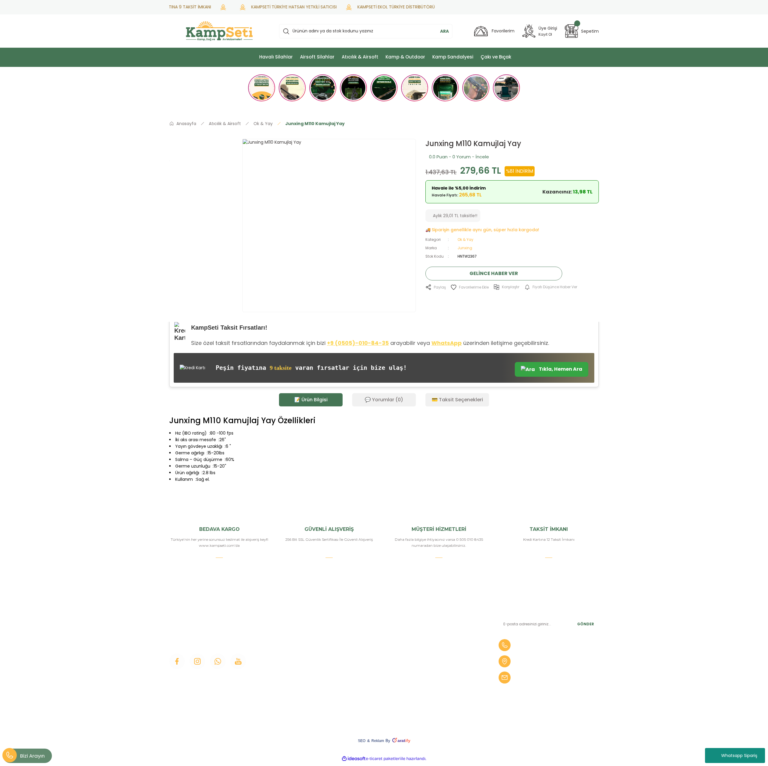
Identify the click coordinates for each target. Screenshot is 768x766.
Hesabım (361, 628)
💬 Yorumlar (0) (384, 399)
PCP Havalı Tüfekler (446, 659)
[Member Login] (529, 31)
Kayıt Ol (545, 34)
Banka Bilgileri (367, 618)
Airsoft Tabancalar (443, 648)
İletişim (286, 618)
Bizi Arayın (32, 755)
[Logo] (219, 31)
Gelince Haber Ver (494, 273)
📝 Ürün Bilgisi (311, 399)
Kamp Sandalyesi (297, 669)
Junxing (465, 247)
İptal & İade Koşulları (373, 679)
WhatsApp (446, 343)
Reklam (377, 741)
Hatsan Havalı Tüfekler (448, 669)
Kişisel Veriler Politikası (375, 689)
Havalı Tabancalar (443, 628)
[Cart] (571, 31)
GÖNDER (585, 624)
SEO (361, 741)
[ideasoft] (354, 759)
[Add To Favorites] (470, 287)
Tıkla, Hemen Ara (560, 369)
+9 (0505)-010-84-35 (358, 343)
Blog (284, 659)
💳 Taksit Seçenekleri (457, 399)
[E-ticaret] (383, 759)
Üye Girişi (288, 638)
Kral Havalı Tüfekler (445, 689)
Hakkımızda (291, 628)
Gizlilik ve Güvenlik (371, 669)
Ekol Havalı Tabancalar (448, 679)
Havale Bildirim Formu (375, 638)
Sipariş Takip (364, 648)
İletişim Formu (294, 648)
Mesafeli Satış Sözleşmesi (379, 659)
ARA (444, 31)
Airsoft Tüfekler (441, 638)
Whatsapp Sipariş (739, 756)
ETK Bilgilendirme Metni (377, 699)
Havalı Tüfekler (440, 618)
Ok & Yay (465, 239)
